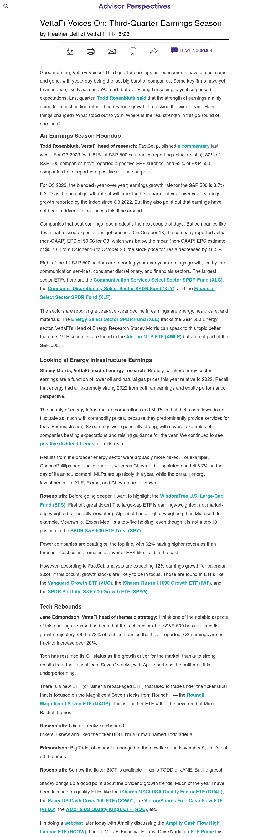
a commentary (194, 145)
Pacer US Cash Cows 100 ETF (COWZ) (91, 800)
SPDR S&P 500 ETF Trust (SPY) (105, 530)
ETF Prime (202, 831)
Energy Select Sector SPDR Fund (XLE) (115, 319)
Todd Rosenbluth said (121, 97)
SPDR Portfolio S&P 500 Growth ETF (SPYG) (97, 591)
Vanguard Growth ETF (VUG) (80, 582)
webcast (73, 822)
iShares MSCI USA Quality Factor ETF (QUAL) (171, 791)
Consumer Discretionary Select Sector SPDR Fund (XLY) (111, 288)
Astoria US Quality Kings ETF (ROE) (106, 809)
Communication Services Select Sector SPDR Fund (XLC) (158, 279)
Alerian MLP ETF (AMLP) (154, 336)
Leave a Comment (196, 50)
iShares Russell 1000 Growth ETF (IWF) (167, 582)
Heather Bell (63, 33)
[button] (69, 51)
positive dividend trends (67, 443)
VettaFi (95, 33)
